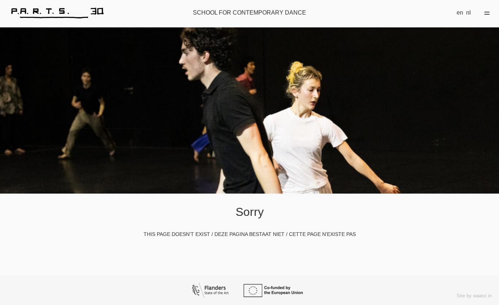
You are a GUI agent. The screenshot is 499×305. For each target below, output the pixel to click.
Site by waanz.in (474, 295)
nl (468, 12)
